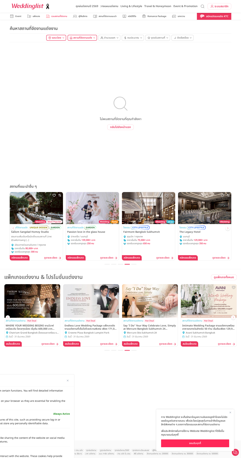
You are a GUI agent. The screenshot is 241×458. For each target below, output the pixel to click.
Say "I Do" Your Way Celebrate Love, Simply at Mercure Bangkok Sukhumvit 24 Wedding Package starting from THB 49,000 (149, 327)
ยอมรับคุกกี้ (195, 443)
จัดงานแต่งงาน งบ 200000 (157, 453)
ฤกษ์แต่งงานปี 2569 (87, 6)
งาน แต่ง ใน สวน (124, 453)
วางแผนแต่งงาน (109, 6)
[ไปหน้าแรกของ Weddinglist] (31, 6)
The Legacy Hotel (189, 232)
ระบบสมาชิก (221, 6)
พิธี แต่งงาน (138, 453)
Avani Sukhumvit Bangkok (200, 333)
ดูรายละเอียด (50, 258)
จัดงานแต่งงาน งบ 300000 (182, 453)
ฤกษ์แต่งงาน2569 (122, 450)
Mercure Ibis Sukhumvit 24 (142, 333)
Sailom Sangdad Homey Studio (30, 232)
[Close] (230, 412)
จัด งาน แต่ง (78, 450)
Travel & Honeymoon (157, 6)
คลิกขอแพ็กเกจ (19, 258)
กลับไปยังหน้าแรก (120, 127)
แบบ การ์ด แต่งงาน (106, 453)
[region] (195, 430)
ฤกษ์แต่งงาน (91, 450)
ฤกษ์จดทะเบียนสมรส (140, 450)
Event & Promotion (185, 6)
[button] (13, 228)
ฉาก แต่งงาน (90, 453)
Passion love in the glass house (86, 232)
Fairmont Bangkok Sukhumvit (141, 232)
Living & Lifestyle (131, 6)
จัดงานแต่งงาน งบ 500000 (207, 453)
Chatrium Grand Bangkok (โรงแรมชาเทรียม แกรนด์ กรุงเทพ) (33, 333)
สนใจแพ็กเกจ (13, 344)
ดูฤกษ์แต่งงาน (105, 450)
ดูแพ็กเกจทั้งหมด (224, 277)
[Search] (202, 6)
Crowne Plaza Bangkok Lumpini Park (88, 333)
